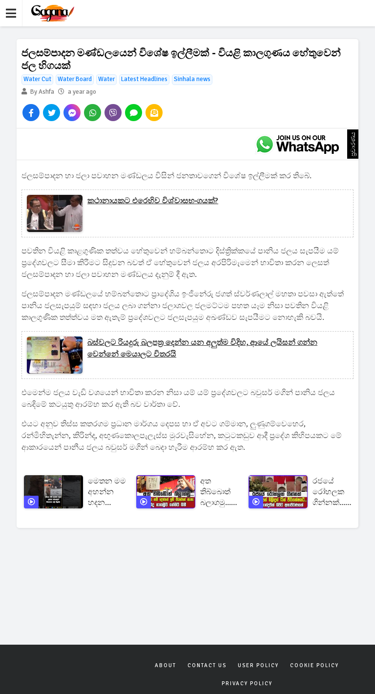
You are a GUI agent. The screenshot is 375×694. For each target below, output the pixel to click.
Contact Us (207, 665)
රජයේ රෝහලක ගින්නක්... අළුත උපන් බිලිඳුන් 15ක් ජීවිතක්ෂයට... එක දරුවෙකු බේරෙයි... (335, 492)
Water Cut (37, 79)
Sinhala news (192, 79)
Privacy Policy (247, 683)
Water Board (75, 79)
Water (106, 79)
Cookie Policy (314, 665)
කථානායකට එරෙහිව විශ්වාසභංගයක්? (152, 201)
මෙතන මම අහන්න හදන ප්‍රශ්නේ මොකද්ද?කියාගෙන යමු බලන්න (107, 492)
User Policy (258, 665)
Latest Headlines (144, 79)
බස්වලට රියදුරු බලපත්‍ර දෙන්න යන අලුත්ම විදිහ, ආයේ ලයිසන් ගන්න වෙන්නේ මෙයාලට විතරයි (202, 348)
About (165, 665)
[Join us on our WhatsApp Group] (297, 144)
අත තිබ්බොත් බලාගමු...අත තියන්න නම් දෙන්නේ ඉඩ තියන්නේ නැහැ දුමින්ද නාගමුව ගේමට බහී (221, 492)
